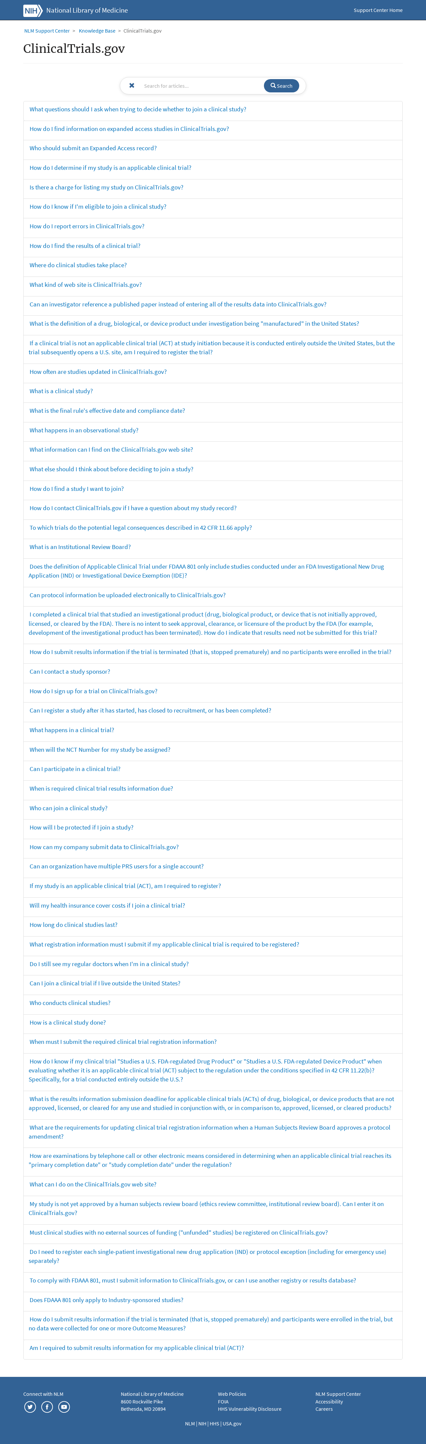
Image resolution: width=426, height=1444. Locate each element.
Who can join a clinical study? (68, 808)
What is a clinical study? (61, 391)
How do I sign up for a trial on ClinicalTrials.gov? (93, 691)
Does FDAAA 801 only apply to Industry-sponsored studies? (106, 1300)
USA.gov (232, 1423)
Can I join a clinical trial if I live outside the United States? (105, 983)
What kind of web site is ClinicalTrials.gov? (86, 284)
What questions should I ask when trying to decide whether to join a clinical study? (138, 109)
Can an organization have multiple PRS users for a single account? (117, 866)
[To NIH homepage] (33, 10)
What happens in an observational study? (84, 430)
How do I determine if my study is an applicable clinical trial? (110, 167)
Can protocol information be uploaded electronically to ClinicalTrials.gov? (128, 595)
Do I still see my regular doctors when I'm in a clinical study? (109, 964)
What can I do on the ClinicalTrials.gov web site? (93, 1184)
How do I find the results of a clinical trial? (85, 246)
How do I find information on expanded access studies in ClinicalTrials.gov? (129, 129)
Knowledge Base (97, 30)
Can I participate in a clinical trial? (75, 769)
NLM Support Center (47, 30)
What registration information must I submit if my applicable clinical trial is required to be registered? (164, 944)
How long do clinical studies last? (73, 925)
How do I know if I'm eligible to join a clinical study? (98, 206)
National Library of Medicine (87, 10)
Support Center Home (378, 10)
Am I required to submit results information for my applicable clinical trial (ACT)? (137, 1348)
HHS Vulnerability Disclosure (250, 1408)
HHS (215, 1423)
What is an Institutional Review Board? (80, 547)
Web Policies (232, 1393)
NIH (202, 1423)
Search (284, 85)
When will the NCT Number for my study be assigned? (100, 749)
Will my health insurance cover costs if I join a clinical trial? (107, 905)
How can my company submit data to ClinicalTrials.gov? (104, 847)
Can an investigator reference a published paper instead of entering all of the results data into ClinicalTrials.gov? (178, 304)
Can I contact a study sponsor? (70, 671)
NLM (190, 1423)
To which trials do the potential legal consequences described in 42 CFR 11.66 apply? (141, 527)
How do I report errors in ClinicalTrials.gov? (87, 226)
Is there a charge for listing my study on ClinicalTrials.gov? (106, 187)
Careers (324, 1408)
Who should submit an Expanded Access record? (93, 148)
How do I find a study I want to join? (77, 489)
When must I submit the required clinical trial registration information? (123, 1042)
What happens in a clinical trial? (72, 730)
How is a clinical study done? (68, 1022)
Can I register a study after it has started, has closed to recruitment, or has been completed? (150, 710)
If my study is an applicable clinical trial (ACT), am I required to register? (125, 886)
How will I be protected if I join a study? (81, 827)
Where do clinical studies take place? (78, 265)
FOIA (223, 1401)
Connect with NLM (43, 1393)
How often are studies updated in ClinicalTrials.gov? (98, 372)
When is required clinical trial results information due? (101, 788)
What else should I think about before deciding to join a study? (111, 469)
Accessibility (329, 1401)
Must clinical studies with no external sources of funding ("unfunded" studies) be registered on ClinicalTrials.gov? (179, 1232)
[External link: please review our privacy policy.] (30, 1406)
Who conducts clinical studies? (70, 1003)
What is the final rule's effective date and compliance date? (107, 410)
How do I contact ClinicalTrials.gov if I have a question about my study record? (133, 508)
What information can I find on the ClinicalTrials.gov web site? (111, 449)
